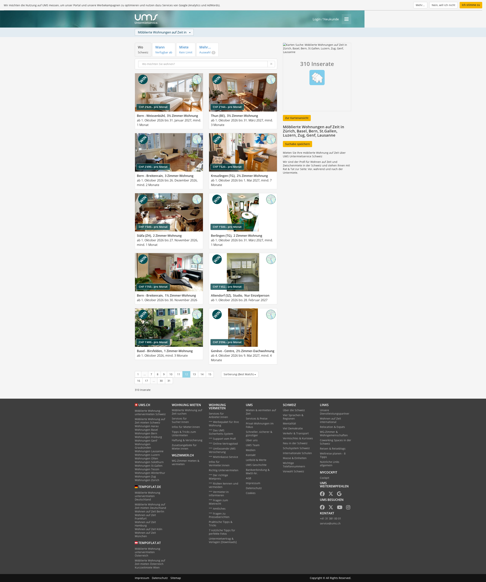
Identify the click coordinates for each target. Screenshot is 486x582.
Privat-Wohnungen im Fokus (260, 425)
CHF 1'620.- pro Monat (227, 167)
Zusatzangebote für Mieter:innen (184, 446)
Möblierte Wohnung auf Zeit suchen (187, 411)
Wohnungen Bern (146, 433)
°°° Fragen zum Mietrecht (218, 501)
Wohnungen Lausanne (149, 451)
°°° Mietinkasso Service (223, 457)
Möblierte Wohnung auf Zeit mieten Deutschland (150, 506)
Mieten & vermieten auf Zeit (261, 411)
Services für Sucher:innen (180, 420)
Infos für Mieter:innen (186, 427)
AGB (248, 478)
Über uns (252, 440)
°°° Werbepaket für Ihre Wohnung (224, 423)
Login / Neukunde (326, 19)
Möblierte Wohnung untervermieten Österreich (147, 552)
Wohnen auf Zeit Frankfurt (145, 516)
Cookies (251, 493)
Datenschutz (254, 488)
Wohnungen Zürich (147, 480)
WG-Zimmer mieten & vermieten (185, 462)
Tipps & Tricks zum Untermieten (184, 433)
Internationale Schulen (297, 453)
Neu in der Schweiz (295, 443)
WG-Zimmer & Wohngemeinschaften (334, 433)
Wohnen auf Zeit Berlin (149, 511)
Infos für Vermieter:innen (219, 463)
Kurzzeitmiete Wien (147, 567)
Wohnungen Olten (146, 458)
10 (170, 374)
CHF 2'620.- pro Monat (153, 107)
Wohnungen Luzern (147, 455)
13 (194, 374)
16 (138, 380)
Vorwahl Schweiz (293, 471)
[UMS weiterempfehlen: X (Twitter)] (330, 494)
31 (168, 380)
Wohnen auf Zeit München (145, 534)
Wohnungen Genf (146, 440)
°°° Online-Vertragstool (223, 443)
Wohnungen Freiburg (148, 437)
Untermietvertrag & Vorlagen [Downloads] (223, 540)
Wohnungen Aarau (147, 426)
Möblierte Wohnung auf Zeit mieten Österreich (150, 562)
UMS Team (253, 445)
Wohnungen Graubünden (143, 445)
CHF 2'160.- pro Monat (227, 107)
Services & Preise (256, 418)
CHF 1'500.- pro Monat (153, 227)
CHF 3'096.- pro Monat (227, 342)
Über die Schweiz (294, 410)
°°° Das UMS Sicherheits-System (221, 432)
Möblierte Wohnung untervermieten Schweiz (150, 412)
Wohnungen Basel (146, 430)
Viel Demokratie (293, 428)
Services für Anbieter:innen (218, 415)
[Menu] (346, 19)
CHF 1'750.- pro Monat (153, 286)
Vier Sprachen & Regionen (293, 416)
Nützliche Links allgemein (329, 463)
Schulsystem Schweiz (296, 448)
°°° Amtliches (217, 508)
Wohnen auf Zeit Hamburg (145, 523)
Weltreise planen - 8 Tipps (333, 455)
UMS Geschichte (256, 465)
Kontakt (251, 455)
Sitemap (175, 578)
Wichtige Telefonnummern (294, 464)
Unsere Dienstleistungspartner (334, 411)
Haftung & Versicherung (187, 440)
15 (209, 374)
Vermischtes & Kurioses (298, 438)
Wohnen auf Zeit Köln (148, 529)
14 (202, 374)
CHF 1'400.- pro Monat (153, 342)
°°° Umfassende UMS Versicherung (222, 450)
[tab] (143, 50)
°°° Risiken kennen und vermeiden (223, 485)
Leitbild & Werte (256, 460)
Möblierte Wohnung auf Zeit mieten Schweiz (150, 420)
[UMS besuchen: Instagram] (348, 508)
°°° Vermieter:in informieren (219, 493)
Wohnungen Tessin (147, 469)
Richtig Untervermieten (223, 470)
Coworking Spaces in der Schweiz (335, 441)
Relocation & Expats (332, 427)
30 (161, 380)
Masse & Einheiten (295, 458)
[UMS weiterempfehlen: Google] (339, 494)
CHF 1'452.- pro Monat (227, 286)
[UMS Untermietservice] (146, 19)
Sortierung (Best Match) (239, 374)
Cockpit (324, 478)
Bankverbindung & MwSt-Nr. (258, 471)
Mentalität (289, 423)
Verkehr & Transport (296, 433)
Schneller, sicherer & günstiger (259, 433)
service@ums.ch (330, 523)
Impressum (253, 483)
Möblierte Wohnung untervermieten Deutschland (147, 496)
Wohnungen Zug (145, 476)
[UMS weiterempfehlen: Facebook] (322, 494)
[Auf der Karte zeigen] (197, 79)
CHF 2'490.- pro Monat (153, 167)
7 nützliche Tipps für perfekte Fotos (222, 531)
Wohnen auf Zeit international (330, 420)
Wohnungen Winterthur (150, 473)
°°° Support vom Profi (222, 438)
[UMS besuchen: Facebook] (322, 508)
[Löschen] (271, 64)
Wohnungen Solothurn (149, 462)
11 (178, 374)
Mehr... (420, 5)
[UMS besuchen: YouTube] (339, 508)
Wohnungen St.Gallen (149, 465)
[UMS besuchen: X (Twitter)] (330, 508)
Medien (251, 450)
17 (146, 380)
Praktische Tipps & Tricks (220, 523)
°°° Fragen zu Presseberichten (219, 515)
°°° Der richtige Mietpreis (218, 476)
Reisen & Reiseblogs (333, 448)
